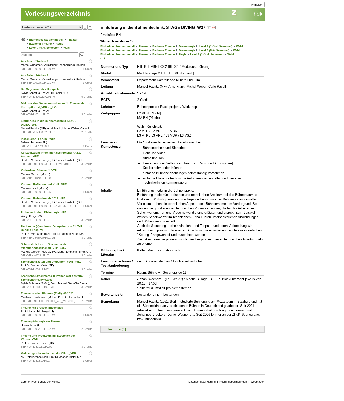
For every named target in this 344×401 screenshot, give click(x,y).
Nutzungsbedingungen (233, 381)
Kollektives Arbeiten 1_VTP (39, 170)
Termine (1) (116, 329)
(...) (102, 58)
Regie (59, 43)
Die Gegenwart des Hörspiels (40, 89)
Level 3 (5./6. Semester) (44, 47)
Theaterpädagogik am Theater (41, 321)
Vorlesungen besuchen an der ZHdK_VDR (49, 353)
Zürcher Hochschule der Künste (40, 381)
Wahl (66, 47)
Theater (72, 39)
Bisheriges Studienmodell (46, 39)
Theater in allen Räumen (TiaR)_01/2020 (47, 293)
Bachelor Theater (40, 43)
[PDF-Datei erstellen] (214, 27)
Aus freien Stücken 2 (35, 75)
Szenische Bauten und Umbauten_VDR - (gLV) (52, 261)
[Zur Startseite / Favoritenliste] (23, 39)
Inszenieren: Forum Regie (38, 138)
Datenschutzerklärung (202, 381)
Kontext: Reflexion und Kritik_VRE (44, 184)
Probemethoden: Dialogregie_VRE (44, 212)
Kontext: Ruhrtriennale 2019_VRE (43, 198)
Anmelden (257, 4)
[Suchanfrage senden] (81, 54)
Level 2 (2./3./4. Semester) (215, 46)
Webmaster (258, 381)
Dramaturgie (187, 46)
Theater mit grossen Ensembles (42, 307)
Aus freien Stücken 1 (35, 61)
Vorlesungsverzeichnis (57, 13)
